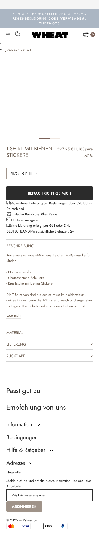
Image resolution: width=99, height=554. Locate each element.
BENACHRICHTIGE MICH (49, 193)
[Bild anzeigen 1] (44, 138)
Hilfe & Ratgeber (26, 450)
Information (20, 424)
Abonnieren (24, 506)
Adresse (16, 463)
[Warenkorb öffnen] (86, 34)
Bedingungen (22, 437)
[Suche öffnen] (18, 35)
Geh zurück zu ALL (19, 50)
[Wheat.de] (49, 34)
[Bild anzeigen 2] (55, 138)
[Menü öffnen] (8, 34)
